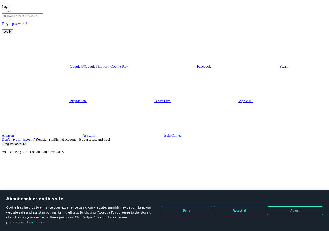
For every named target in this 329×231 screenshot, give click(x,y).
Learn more (35, 222)
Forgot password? (14, 24)
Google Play (119, 66)
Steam (283, 66)
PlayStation (78, 101)
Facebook (204, 66)
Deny (186, 210)
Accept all (240, 210)
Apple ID (245, 101)
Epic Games (172, 135)
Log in (7, 31)
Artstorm (89, 135)
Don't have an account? (18, 139)
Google (75, 66)
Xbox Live (162, 101)
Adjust (294, 210)
